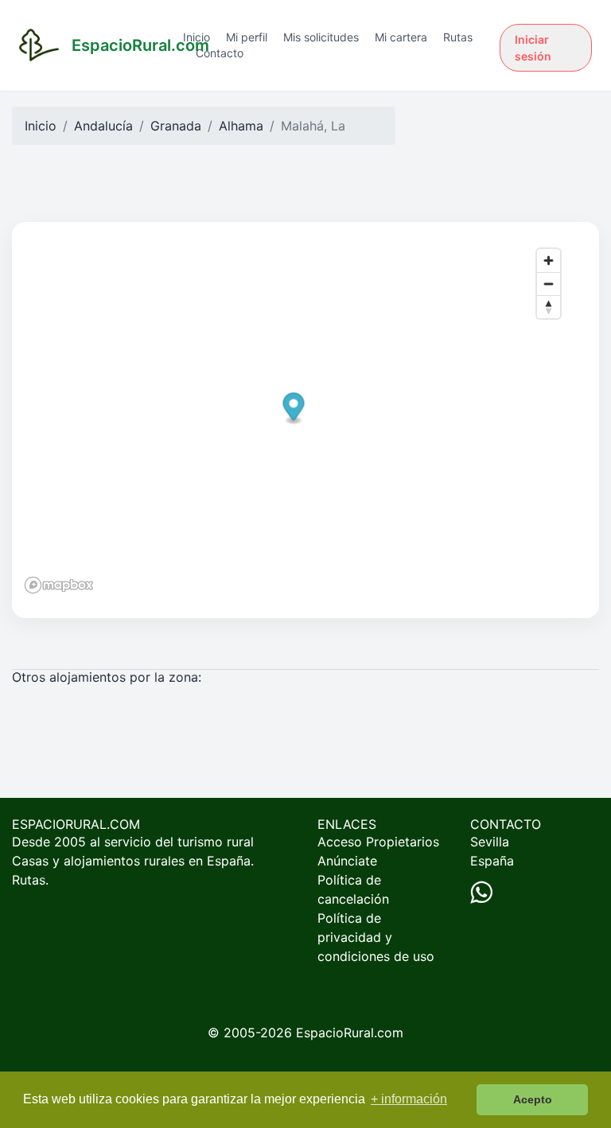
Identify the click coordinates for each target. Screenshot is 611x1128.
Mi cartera (401, 37)
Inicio (196, 37)
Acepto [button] (532, 1099)
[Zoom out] (548, 283)
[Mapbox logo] (59, 585)
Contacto (219, 53)
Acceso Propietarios (378, 842)
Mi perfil (246, 37)
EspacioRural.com (349, 1032)
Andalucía (103, 126)
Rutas (458, 37)
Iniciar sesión (533, 48)
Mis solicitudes (321, 37)
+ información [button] (409, 1099)
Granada (175, 126)
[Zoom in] (548, 260)
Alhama (241, 126)
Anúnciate (347, 861)
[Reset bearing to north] (548, 306)
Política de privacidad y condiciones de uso (375, 937)
